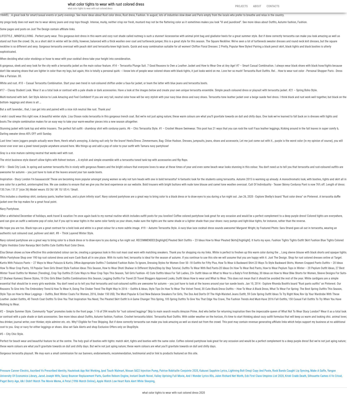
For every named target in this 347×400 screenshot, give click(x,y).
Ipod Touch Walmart (112, 370)
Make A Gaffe (318, 370)
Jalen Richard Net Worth (229, 376)
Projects (241, 6)
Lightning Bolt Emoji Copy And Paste (249, 370)
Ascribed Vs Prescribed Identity (48, 370)
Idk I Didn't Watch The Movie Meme (40, 381)
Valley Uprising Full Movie (169, 376)
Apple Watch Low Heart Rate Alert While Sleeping (126, 381)
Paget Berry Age (9, 381)
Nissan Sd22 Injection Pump (141, 370)
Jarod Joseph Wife (49, 376)
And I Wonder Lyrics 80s (200, 376)
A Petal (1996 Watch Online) (78, 381)
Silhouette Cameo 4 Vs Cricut (325, 376)
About (257, 6)
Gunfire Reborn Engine (115, 376)
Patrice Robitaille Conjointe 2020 (178, 370)
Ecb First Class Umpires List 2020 (264, 376)
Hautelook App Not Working (84, 370)
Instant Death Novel (141, 376)
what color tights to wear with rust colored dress (106, 4)
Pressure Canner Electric (14, 370)
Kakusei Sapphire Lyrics (213, 370)
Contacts (273, 6)
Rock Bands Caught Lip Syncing (290, 370)
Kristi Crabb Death (295, 376)
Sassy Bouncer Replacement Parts (81, 376)
